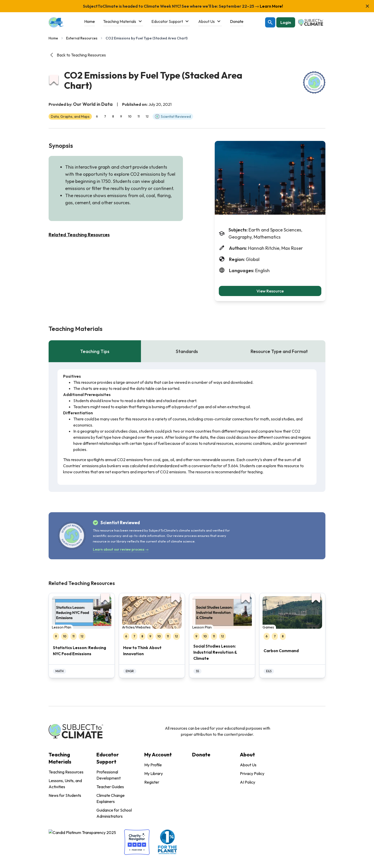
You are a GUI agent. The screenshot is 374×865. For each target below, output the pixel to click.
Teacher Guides (110, 786)
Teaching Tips (94, 351)
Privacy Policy (252, 773)
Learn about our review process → (121, 549)
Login (285, 22)
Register (151, 782)
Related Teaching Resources (79, 235)
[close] (367, 6)
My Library (153, 773)
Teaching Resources (66, 771)
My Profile (153, 764)
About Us (248, 764)
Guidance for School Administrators (114, 813)
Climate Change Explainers (110, 798)
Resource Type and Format (279, 351)
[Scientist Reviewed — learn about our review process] (314, 82)
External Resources (81, 38)
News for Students (65, 795)
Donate (201, 754)
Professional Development (108, 775)
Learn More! (271, 6)
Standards (187, 351)
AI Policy (247, 782)
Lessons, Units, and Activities (65, 783)
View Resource (270, 291)
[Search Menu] (270, 22)
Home (53, 38)
